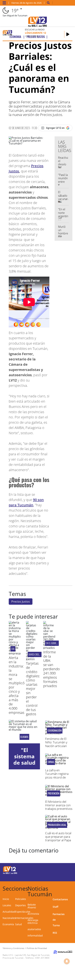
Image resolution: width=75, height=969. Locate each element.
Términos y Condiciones (13, 948)
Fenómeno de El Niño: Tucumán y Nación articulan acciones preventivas (56, 746)
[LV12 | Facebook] (58, 869)
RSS (55, 932)
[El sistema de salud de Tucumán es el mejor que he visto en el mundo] (24, 731)
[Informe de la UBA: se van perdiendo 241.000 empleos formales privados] (49, 648)
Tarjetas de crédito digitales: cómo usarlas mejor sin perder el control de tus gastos (33, 688)
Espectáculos (22, 911)
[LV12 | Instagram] (58, 876)
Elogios (24, 737)
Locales (7, 905)
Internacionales (24, 918)
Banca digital (35, 654)
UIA (12, 649)
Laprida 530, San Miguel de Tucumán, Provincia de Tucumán (26, 956)
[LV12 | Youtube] (65, 876)
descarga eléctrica (33, 921)
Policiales (20, 899)
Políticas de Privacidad (37, 948)
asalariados (34, 929)
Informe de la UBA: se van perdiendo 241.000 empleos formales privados (51, 669)
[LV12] (10, 873)
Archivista (33, 913)
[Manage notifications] (67, 961)
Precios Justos (20, 601)
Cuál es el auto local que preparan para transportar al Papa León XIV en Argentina (58, 840)
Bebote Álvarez (32, 906)
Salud (18, 924)
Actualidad (9, 911)
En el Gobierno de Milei (57, 643)
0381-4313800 (42, 957)
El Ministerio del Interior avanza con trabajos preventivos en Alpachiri (58, 807)
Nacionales (9, 918)
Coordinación (55, 730)
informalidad (35, 935)
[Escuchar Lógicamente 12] (68, 34)
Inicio (6, 899)
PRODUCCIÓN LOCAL (57, 825)
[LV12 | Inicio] (71, 888)
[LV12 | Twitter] (65, 869)
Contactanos (60, 899)
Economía (8, 924)
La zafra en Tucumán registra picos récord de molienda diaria (57, 775)
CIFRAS (51, 762)
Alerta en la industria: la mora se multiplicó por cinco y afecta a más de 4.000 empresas (17, 685)
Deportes (20, 905)
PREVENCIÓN (53, 793)
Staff (55, 906)
